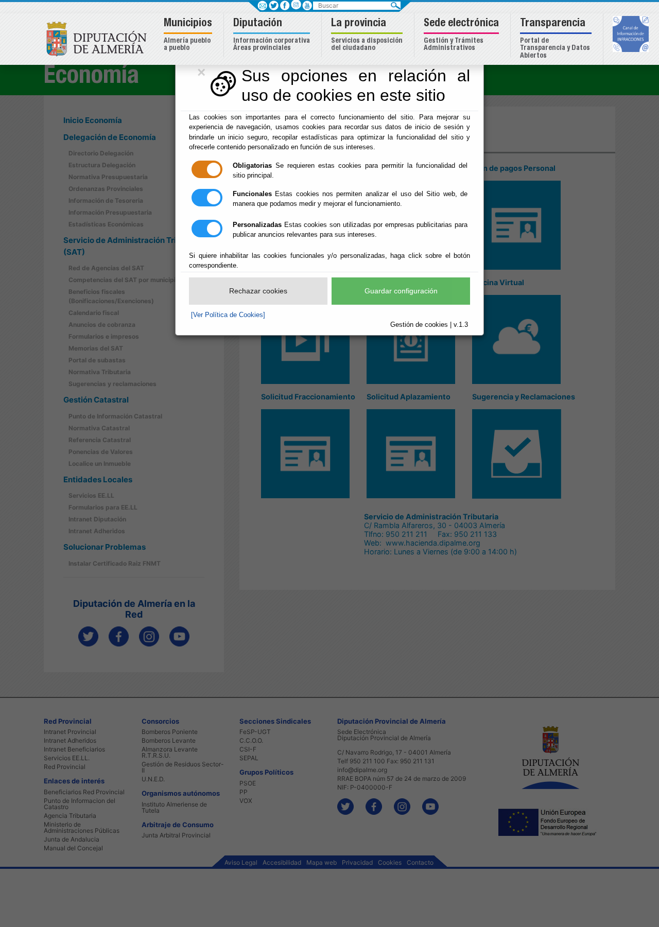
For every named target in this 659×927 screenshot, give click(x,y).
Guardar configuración (401, 291)
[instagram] (295, 4)
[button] (189, 35)
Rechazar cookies (258, 291)
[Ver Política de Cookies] (228, 315)
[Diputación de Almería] (99, 38)
